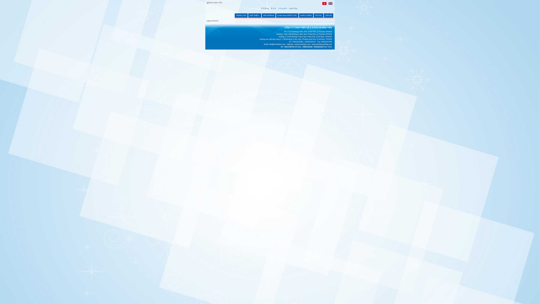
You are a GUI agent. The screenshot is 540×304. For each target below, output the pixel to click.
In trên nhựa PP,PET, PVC (287, 15)
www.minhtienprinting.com (322, 44)
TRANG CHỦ (241, 15)
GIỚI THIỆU (254, 15)
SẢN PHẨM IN (268, 15)
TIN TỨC (318, 15)
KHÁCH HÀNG (306, 15)
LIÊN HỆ (328, 15)
